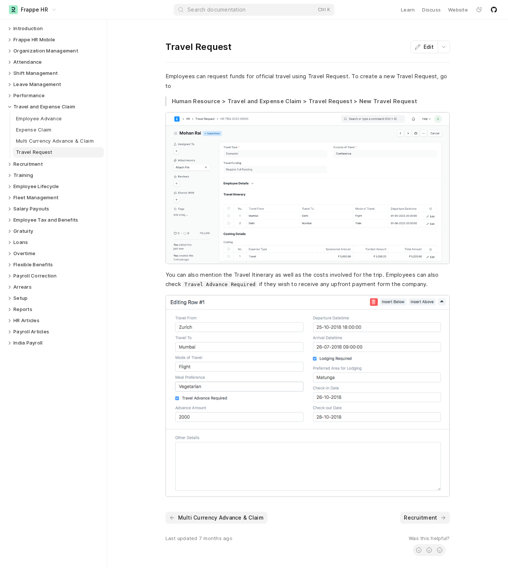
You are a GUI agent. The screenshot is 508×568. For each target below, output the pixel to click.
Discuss (431, 10)
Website (458, 10)
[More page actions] (444, 47)
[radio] (419, 550)
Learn (408, 10)
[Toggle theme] (479, 9)
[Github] (494, 9)
